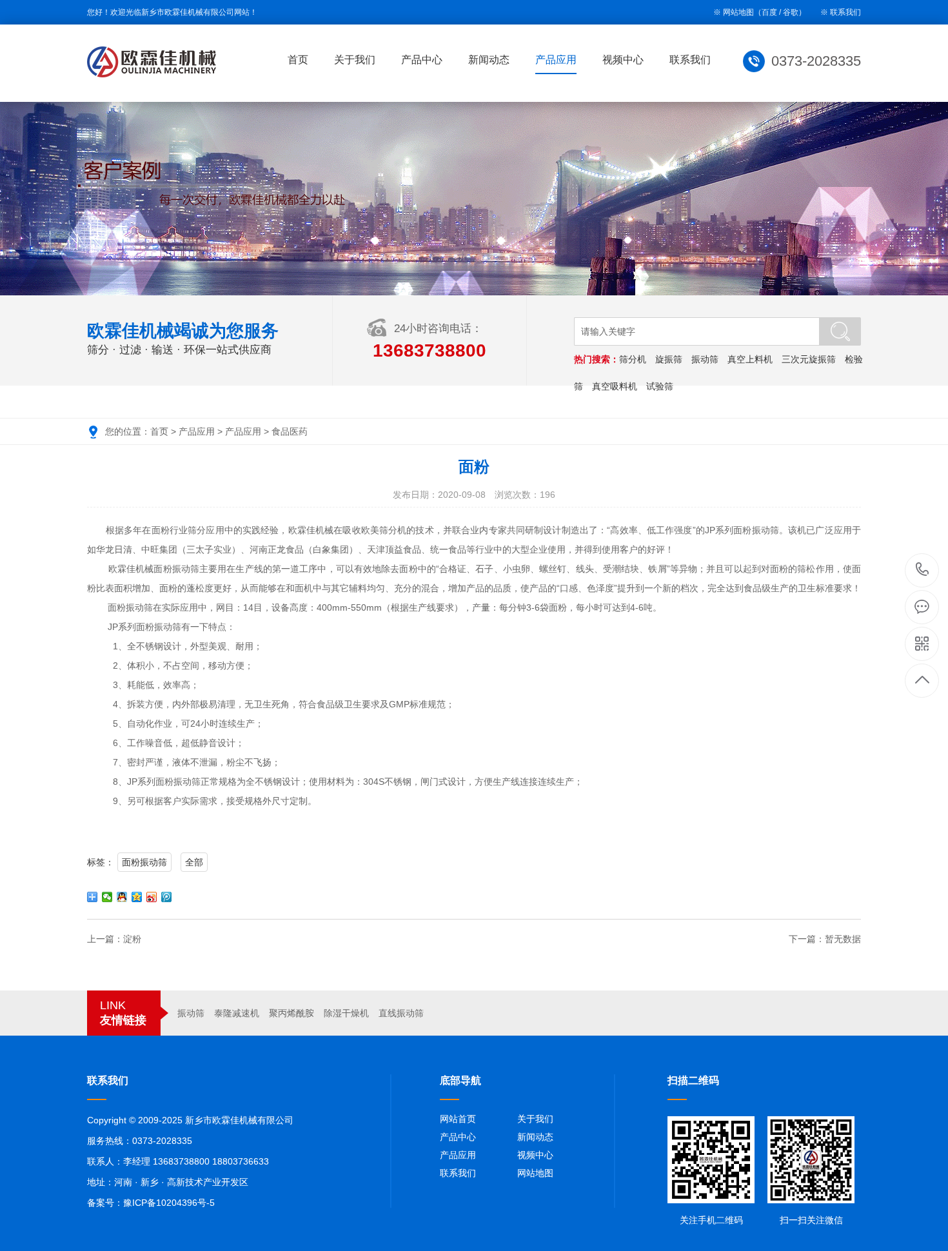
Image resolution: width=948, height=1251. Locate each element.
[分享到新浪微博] (151, 897)
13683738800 (922, 570)
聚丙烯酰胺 (291, 1013)
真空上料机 (750, 359)
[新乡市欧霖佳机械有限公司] (151, 62)
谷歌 (790, 12)
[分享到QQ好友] (122, 897)
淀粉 (132, 939)
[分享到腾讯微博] (166, 897)
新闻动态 (488, 59)
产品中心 (421, 59)
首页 (298, 59)
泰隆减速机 (236, 1013)
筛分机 (632, 359)
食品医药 (290, 431)
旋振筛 (668, 359)
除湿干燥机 (346, 1013)
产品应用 (556, 59)
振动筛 (704, 359)
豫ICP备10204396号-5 (169, 1202)
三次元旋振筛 (809, 359)
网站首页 (458, 1119)
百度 (769, 12)
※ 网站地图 (733, 12)
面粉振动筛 (144, 862)
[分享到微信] (107, 897)
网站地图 (535, 1173)
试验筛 (659, 386)
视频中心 (623, 59)
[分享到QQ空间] (137, 897)
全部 (194, 862)
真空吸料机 (614, 386)
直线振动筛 (401, 1013)
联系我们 (845, 12)
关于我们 (354, 59)
